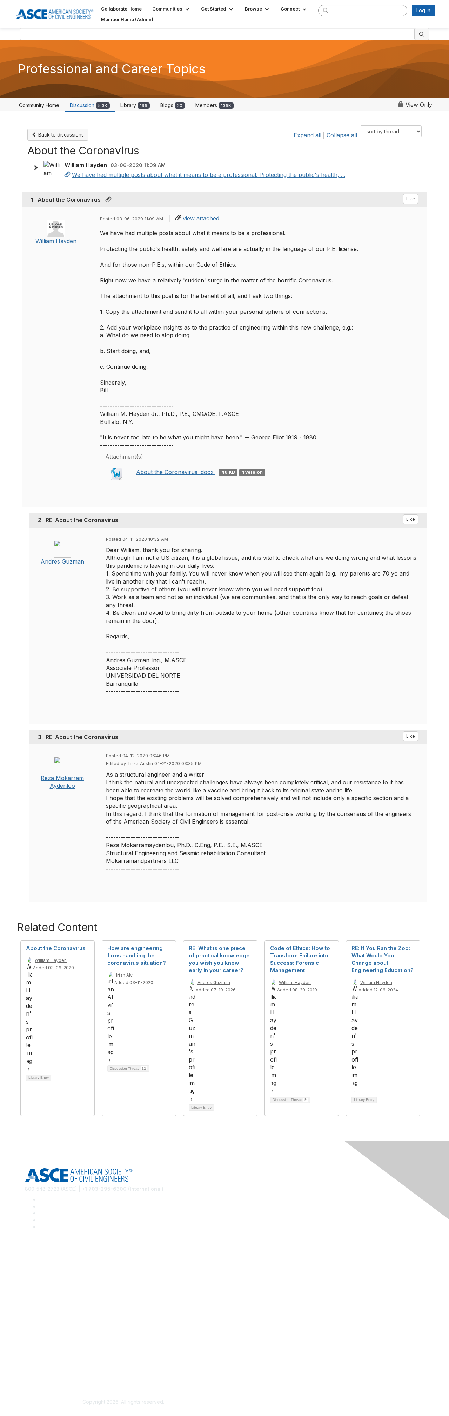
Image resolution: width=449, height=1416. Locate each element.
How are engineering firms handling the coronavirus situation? (136, 955)
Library (133, 105)
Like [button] (410, 198)
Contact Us (37, 1328)
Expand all (307, 135)
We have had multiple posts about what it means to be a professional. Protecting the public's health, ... (208, 174)
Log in (423, 10)
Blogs (171, 105)
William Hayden (55, 241)
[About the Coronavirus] (67, 174)
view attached (201, 218)
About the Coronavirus (56, 948)
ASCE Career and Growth (54, 1267)
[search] (325, 10)
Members (213, 105)
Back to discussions (60, 135)
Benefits (34, 1318)
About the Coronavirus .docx (175, 472)
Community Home (39, 105)
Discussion (88, 105)
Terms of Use (40, 1369)
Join (30, 1308)
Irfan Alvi (125, 975)
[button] (171, 9)
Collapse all (342, 135)
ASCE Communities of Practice (60, 1278)
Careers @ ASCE (44, 1257)
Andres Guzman (62, 561)
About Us (35, 1359)
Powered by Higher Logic (325, 1402)
